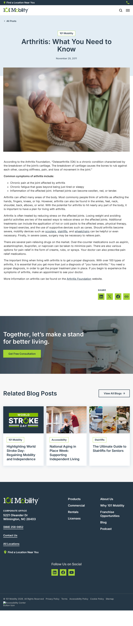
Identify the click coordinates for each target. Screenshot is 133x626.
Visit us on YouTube (71, 572)
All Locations (11, 543)
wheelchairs (82, 231)
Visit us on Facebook (63, 572)
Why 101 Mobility (112, 505)
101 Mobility (66, 33)
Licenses (74, 518)
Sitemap (110, 599)
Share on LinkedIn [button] (101, 296)
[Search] (119, 10)
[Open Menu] (128, 10)
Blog (103, 522)
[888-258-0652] (128, 2)
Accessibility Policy (78, 599)
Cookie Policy (97, 599)
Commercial (76, 505)
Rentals (73, 512)
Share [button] (126, 296)
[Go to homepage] (16, 10)
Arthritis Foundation (79, 278)
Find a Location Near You (20, 2)
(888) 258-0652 (13, 527)
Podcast (106, 528)
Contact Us (10, 535)
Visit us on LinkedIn (54, 572)
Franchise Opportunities (110, 514)
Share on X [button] (109, 296)
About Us (106, 499)
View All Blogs (113, 393)
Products (74, 499)
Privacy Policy (52, 599)
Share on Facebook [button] (118, 296)
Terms (64, 599)
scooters (50, 231)
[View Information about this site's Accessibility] (17, 604)
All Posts (11, 21)
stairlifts (62, 231)
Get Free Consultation (22, 353)
